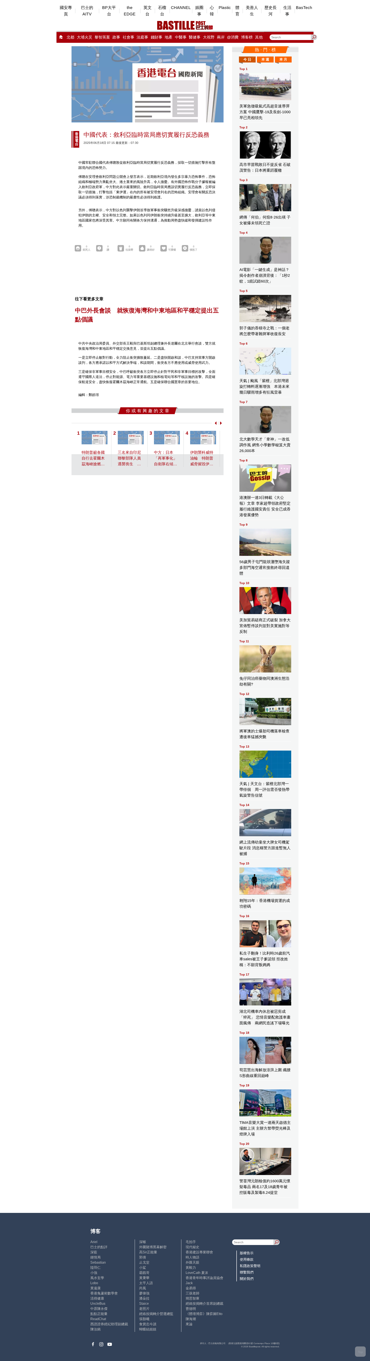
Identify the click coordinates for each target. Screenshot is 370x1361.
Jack (189, 1283)
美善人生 (252, 10)
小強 (93, 1273)
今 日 (247, 59)
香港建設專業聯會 (199, 1252)
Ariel (93, 1242)
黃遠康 (95, 1288)
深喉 (142, 1242)
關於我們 (247, 1279)
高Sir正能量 (148, 1252)
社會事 (128, 37)
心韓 (212, 10)
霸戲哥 (144, 1273)
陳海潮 (191, 1319)
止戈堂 (144, 1262)
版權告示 (247, 1253)
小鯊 (142, 1267)
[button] (214, 423)
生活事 (287, 10)
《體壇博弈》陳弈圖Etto (204, 1314)
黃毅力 (191, 1267)
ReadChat (98, 1319)
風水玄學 (97, 1278)
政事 (116, 37)
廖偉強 (144, 1293)
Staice (144, 1303)
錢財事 (156, 37)
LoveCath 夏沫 (197, 1273)
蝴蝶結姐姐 (147, 1329)
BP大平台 (109, 10)
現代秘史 (192, 1247)
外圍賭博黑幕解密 (153, 1247)
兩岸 (221, 37)
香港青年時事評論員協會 (204, 1278)
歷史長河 (270, 10)
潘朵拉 (144, 1298)
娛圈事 (199, 10)
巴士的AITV (87, 10)
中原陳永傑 (98, 1308)
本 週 (265, 59)
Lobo (94, 1283)
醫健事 (194, 37)
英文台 (147, 10)
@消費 (233, 37)
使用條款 (247, 1259)
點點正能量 (98, 1314)
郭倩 (142, 1257)
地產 (168, 37)
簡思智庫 (192, 1298)
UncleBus (97, 1303)
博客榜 (247, 37)
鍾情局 (95, 1257)
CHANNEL (181, 7)
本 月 (283, 59)
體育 (237, 10)
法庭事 (142, 37)
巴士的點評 (98, 1247)
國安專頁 (66, 10)
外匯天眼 (192, 1262)
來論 (189, 1324)
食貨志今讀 (147, 1324)
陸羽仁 (95, 1267)
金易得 (191, 1288)
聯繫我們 (247, 1272)
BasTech (304, 7)
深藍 (93, 1252)
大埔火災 (84, 37)
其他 (259, 37)
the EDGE (130, 10)
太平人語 (146, 1283)
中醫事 (180, 37)
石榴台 (162, 10)
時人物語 (192, 1257)
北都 (70, 37)
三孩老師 (192, 1293)
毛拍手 (191, 1242)
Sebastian (98, 1262)
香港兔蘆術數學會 (104, 1293)
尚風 (142, 1288)
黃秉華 (144, 1278)
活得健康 (97, 1298)
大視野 (209, 37)
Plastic (225, 7)
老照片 (144, 1308)
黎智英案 (102, 37)
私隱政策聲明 (250, 1266)
